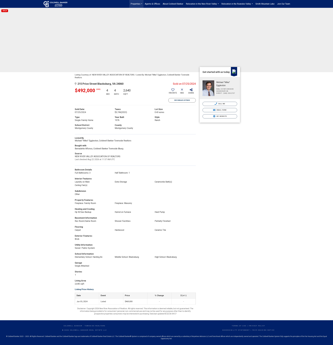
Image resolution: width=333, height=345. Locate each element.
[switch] (172, 92)
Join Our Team (283, 4)
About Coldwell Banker (173, 4)
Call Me (221, 104)
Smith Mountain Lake (264, 4)
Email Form (221, 110)
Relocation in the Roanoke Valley (237, 5)
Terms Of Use (239, 325)
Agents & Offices (152, 4)
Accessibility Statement (236, 330)
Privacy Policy (257, 325)
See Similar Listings (182, 100)
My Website (221, 116)
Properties (137, 5)
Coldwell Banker (73, 325)
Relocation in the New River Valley (202, 5)
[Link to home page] (57, 4)
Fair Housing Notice (263, 330)
